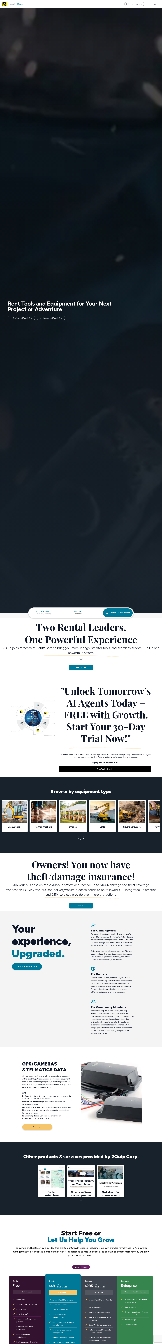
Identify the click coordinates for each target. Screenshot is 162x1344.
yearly (85, 1267)
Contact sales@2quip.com (135, 1292)
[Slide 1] (80, 839)
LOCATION (77, 611)
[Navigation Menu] (153, 4)
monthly (77, 1267)
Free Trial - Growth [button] (105, 769)
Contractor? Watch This (21, 318)
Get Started (27, 1292)
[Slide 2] (81, 839)
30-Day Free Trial (63, 1292)
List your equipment (134, 4)
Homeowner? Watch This (51, 318)
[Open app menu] (27, 4)
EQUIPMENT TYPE (42, 611)
